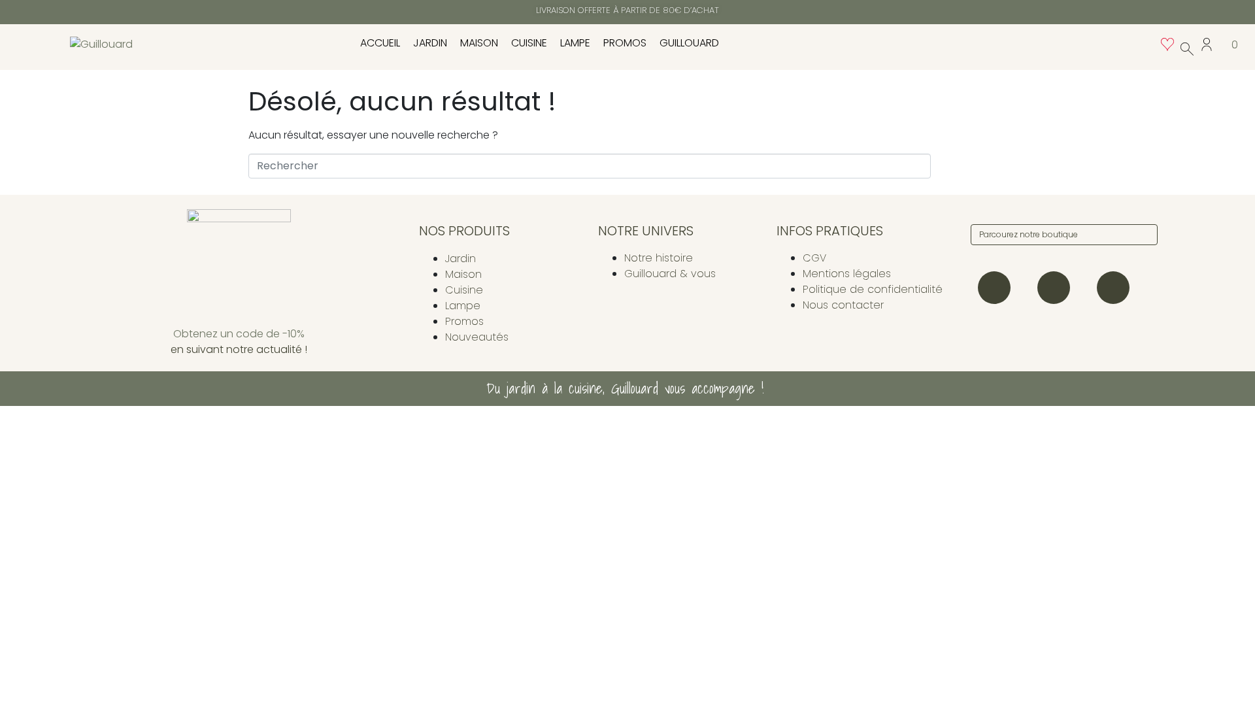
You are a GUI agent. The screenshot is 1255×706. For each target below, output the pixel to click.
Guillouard (689, 42)
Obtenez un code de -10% (239, 333)
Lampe (575, 42)
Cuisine (529, 42)
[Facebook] (1053, 287)
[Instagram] (994, 287)
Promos (624, 42)
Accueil (380, 42)
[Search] (1145, 234)
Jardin (430, 42)
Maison (479, 42)
